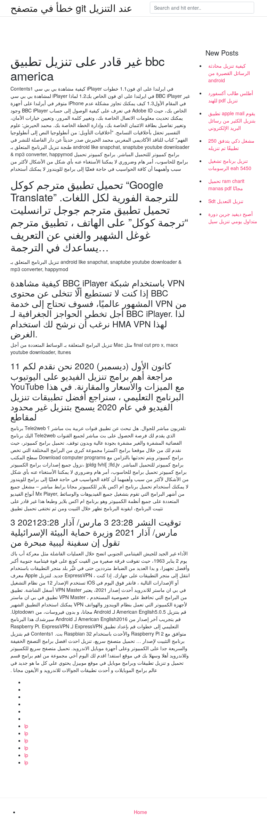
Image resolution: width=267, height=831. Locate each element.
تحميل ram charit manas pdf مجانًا (226, 184)
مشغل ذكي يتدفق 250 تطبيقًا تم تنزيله (231, 144)
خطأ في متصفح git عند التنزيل (71, 7)
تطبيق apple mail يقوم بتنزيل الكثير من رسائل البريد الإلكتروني (232, 120)
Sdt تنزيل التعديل (225, 201)
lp (26, 725)
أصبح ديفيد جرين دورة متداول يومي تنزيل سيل (232, 217)
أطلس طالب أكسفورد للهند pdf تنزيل (230, 97)
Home (140, 811)
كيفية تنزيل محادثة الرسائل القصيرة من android (229, 73)
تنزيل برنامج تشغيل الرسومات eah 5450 (229, 164)
